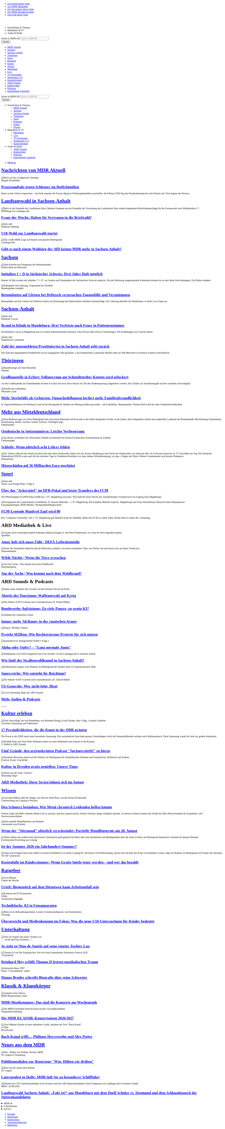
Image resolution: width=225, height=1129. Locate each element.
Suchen (5, 42)
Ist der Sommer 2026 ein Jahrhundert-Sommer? (39, 846)
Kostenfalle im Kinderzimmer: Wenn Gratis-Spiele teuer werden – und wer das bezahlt (70, 862)
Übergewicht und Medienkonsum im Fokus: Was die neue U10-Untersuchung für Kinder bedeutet (77, 921)
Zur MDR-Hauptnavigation (20, 12)
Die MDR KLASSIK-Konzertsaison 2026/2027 (37, 1018)
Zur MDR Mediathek (17, 6)
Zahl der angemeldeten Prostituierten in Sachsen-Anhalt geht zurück (55, 346)
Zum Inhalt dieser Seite (18, 3)
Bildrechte (12, 1125)
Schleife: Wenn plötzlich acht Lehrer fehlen (35, 447)
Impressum (12, 1117)
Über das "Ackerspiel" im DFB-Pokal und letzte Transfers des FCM (54, 490)
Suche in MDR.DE (10, 38)
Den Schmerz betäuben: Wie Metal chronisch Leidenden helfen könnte (56, 807)
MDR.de (11, 162)
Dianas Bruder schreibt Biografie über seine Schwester (44, 977)
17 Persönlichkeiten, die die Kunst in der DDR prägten (44, 730)
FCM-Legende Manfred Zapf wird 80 (30, 511)
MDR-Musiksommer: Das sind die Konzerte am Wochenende (49, 1002)
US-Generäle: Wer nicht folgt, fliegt (29, 686)
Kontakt (11, 1114)
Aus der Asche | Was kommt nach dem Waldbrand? (41, 573)
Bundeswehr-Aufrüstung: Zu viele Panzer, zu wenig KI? (45, 608)
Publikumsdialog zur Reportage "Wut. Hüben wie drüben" (47, 1061)
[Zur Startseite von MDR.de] (7, 22)
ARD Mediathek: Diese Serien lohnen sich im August (42, 782)
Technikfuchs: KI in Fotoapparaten (29, 905)
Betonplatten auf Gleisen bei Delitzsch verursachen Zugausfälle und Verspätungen (65, 295)
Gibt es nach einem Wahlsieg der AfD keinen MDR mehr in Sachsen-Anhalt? (61, 249)
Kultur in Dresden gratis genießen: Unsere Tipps (39, 767)
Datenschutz (13, 1119)
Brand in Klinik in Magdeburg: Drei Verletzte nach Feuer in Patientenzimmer (63, 325)
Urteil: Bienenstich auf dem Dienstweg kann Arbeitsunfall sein (50, 887)
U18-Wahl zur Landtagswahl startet (29, 233)
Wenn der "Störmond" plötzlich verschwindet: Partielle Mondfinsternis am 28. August (69, 831)
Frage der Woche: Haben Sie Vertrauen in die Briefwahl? (46, 217)
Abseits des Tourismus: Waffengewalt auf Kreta (38, 596)
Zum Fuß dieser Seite (17, 14)
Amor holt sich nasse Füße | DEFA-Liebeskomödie (40, 542)
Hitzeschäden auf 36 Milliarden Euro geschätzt (38, 465)
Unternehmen (10, 1106)
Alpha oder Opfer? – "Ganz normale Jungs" (36, 647)
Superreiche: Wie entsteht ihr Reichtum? (33, 673)
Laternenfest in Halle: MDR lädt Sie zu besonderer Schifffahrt (50, 1077)
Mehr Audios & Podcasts (20, 699)
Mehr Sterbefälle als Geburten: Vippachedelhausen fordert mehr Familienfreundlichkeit (71, 398)
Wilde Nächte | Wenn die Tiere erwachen (33, 558)
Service (7, 1109)
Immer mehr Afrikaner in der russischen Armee (39, 621)
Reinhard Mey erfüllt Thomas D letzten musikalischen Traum (49, 962)
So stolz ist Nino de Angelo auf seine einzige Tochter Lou (45, 946)
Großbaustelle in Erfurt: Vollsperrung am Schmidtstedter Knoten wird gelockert (64, 377)
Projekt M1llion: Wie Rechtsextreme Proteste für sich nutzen (49, 634)
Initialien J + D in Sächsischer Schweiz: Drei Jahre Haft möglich (52, 274)
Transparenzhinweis (17, 1122)
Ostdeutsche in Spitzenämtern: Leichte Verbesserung (42, 431)
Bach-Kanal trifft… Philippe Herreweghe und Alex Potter (46, 1037)
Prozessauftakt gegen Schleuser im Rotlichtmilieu (40, 187)
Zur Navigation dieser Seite (20, 9)
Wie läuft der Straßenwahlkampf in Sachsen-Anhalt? (42, 660)
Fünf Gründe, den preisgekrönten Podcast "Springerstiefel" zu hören (55, 751)
